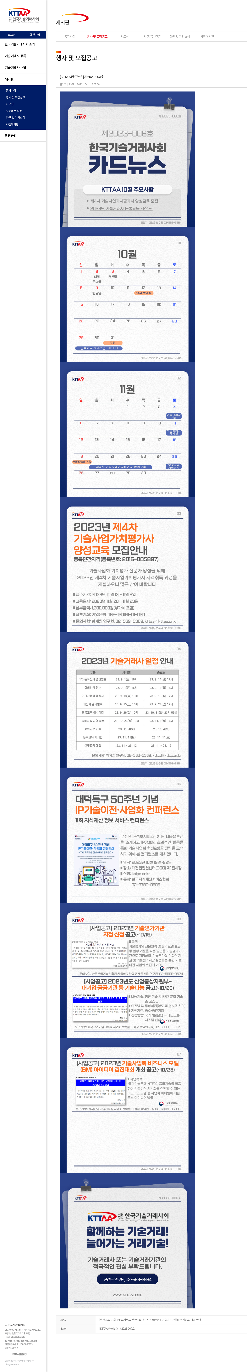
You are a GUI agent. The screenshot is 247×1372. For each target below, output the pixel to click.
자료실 (10, 104)
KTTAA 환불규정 (19, 1354)
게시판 (9, 79)
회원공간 (11, 135)
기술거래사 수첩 (15, 68)
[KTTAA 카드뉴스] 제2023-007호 (116, 1328)
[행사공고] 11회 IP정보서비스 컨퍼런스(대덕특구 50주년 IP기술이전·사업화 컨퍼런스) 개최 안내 (150, 1319)
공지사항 (11, 90)
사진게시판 (12, 124)
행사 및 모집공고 (15, 97)
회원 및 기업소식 (15, 117)
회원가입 (35, 34)
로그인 (11, 34)
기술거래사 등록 (15, 56)
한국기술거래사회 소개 (20, 44)
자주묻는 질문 (14, 110)
